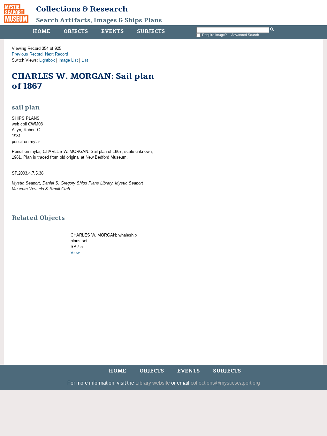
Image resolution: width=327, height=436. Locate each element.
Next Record (56, 54)
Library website (152, 383)
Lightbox (47, 60)
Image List (68, 60)
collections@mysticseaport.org (225, 383)
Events (112, 31)
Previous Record (27, 54)
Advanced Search (245, 35)
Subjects (151, 31)
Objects (76, 31)
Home (41, 31)
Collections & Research (82, 9)
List (84, 60)
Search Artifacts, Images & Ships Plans (99, 20)
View (75, 252)
